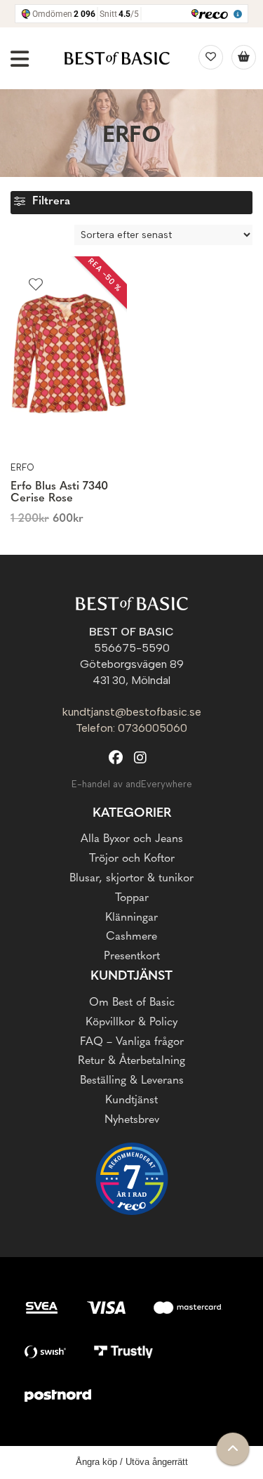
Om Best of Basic (132, 1002)
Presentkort (132, 956)
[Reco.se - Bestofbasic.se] (131, 1179)
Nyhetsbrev (131, 1120)
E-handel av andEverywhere (132, 784)
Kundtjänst (131, 1100)
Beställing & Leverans (132, 1080)
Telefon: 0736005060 (131, 728)
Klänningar (131, 917)
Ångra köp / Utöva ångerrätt (132, 1462)
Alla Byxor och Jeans (132, 839)
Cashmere (131, 936)
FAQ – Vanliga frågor (132, 1042)
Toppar (132, 898)
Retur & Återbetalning (131, 1061)
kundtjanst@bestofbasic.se (131, 711)
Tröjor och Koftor (132, 859)
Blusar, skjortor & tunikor (131, 878)
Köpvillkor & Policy (131, 1022)
